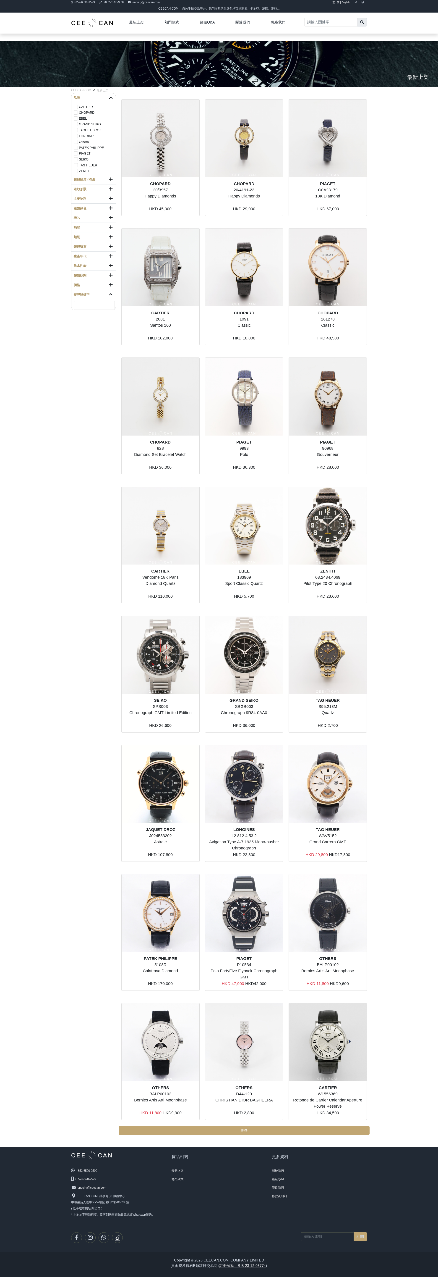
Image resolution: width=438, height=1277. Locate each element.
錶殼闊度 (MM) (84, 179)
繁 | (334, 2)
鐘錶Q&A (207, 22)
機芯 (77, 218)
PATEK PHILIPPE (91, 148)
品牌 (77, 98)
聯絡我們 (278, 22)
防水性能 (80, 266)
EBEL (83, 118)
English (348, 2)
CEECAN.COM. (82, 90)
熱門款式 (171, 22)
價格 (77, 285)
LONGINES (87, 136)
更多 (244, 1130)
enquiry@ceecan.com (146, 2)
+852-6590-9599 (84, 2)
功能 (77, 227)
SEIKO (84, 159)
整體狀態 (80, 275)
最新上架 (136, 22)
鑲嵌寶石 (80, 246)
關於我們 (242, 22)
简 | (339, 2)
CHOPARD (86, 112)
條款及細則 (279, 1196)
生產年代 (80, 256)
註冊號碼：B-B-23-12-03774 (242, 1266)
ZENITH (85, 171)
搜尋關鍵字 (82, 294)
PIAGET (85, 153)
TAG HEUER (88, 165)
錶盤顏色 (80, 208)
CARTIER (86, 107)
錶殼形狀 (80, 189)
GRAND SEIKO (90, 124)
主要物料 (80, 198)
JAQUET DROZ (90, 130)
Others (84, 142)
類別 (77, 237)
